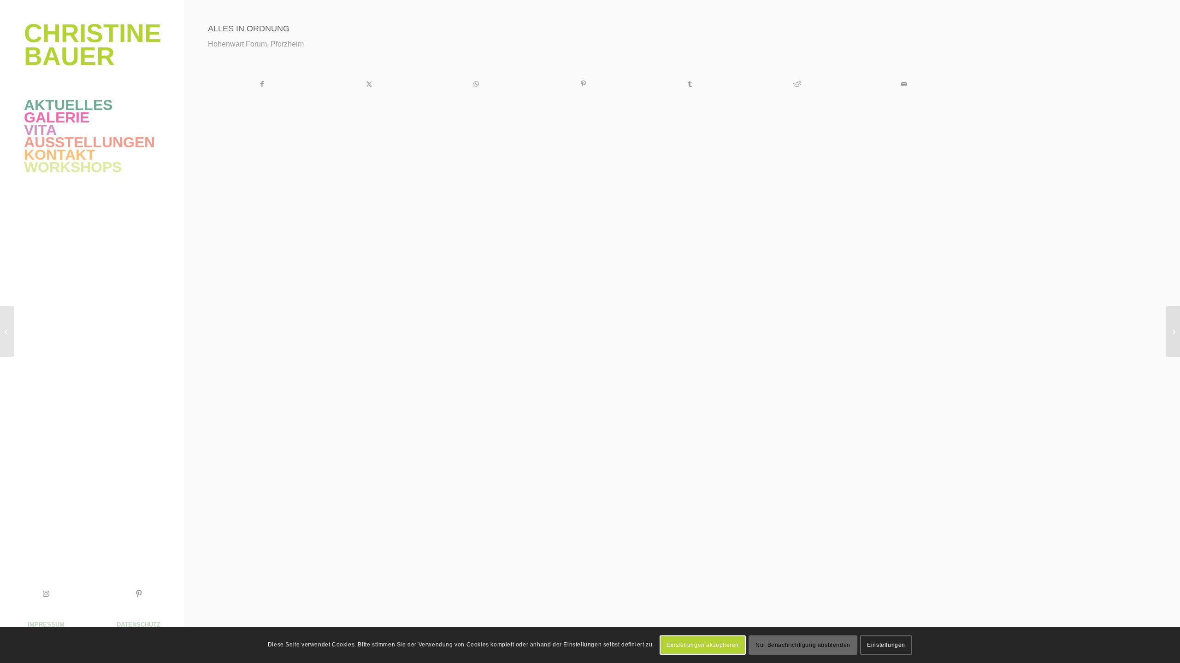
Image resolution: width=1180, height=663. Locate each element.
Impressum (46, 624)
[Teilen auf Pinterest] (583, 84)
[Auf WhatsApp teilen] (476, 84)
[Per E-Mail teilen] (904, 84)
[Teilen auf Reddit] (797, 84)
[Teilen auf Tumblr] (690, 84)
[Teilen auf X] (369, 84)
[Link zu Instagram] (46, 593)
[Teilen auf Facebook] (261, 84)
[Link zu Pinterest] (138, 593)
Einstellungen (886, 645)
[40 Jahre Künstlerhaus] (7, 331)
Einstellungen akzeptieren (703, 645)
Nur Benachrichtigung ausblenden (802, 645)
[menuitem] (92, 105)
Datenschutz (138, 624)
